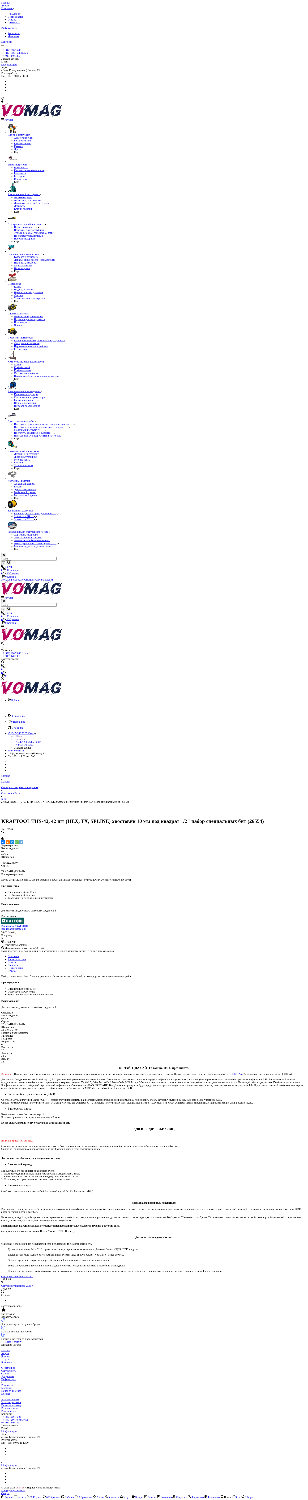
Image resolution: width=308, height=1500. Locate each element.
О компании (14, 13)
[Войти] (2, 666)
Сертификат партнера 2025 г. (17, 1285)
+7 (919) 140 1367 (10, 55)
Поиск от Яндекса (11, 1390)
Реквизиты (14, 33)
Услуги (5, 1359)
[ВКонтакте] (3, 842)
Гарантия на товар (11, 1405)
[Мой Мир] (12, 842)
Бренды (5, 1356)
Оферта (5, 1493)
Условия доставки (11, 1402)
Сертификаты (15, 16)
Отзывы (12, 19)
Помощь (5, 1393)
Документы (14, 22)
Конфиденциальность (13, 1490)
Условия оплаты (10, 1399)
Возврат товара (9, 1408)
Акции (5, 1353)
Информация (8, 1379)
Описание (13, 956)
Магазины (13, 36)
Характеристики (17, 959)
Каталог (5, 1350)
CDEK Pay (236, 1074)
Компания (6, 1362)
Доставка (13, 965)
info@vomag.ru (9, 64)
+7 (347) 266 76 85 (11, 50)
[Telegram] (21, 842)
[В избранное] (2, 832)
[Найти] (8, 562)
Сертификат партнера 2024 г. (17, 1276)
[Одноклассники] (8, 842)
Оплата (12, 962)
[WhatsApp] (17, 842)
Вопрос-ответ (8, 1411)
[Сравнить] (2, 835)
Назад (18, 736)
